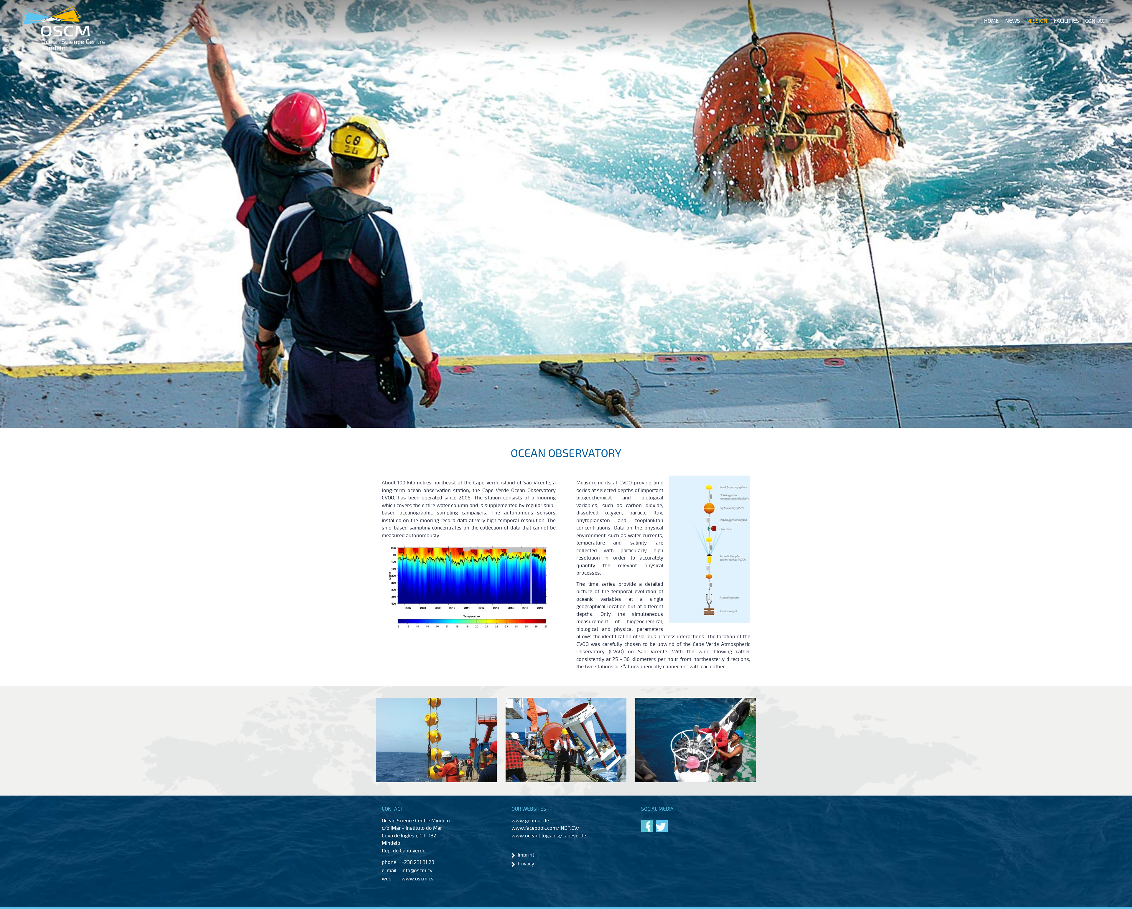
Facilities (1066, 21)
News (1012, 21)
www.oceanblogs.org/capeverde (548, 836)
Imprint (526, 855)
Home (991, 21)
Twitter (662, 826)
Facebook (647, 826)
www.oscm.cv (418, 879)
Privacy (526, 864)
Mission (1036, 21)
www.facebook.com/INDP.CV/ (545, 828)
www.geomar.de (530, 821)
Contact (1096, 21)
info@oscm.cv (417, 870)
